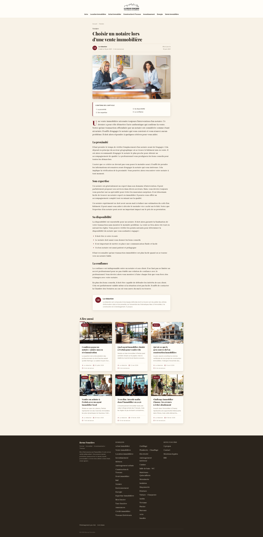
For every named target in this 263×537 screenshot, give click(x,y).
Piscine (142, 506)
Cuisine (143, 464)
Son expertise (102, 112)
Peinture (143, 491)
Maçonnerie (145, 487)
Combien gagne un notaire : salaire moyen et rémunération (92, 350)
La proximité (102, 109)
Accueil (94, 24)
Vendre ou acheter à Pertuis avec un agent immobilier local (91, 402)
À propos (129, 307)
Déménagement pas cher (88, 525)
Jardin (142, 499)
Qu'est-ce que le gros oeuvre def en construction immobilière (164, 350)
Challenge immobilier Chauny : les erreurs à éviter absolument (163, 402)
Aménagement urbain (124, 465)
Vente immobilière (172, 14)
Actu (86, 14)
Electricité (144, 454)
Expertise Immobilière (124, 496)
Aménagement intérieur (146, 459)
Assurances (120, 507)
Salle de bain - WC (147, 468)
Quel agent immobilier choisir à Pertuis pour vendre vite (131, 348)
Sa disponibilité (139, 109)
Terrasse (143, 502)
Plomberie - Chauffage (149, 450)
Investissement (149, 14)
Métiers (118, 462)
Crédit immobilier (122, 511)
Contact (167, 450)
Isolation (143, 483)
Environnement (122, 488)
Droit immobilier (122, 476)
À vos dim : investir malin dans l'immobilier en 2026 (129, 400)
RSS (165, 458)
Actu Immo (101, 525)
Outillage (143, 446)
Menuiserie (144, 479)
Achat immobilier (114, 14)
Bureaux (143, 510)
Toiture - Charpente (148, 495)
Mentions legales (171, 454)
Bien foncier (120, 500)
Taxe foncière (121, 503)
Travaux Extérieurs (123, 515)
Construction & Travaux (132, 14)
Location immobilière (98, 14)
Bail (116, 480)
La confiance (138, 112)
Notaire (101, 24)
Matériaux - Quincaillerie (145, 474)
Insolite (143, 518)
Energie (160, 14)
